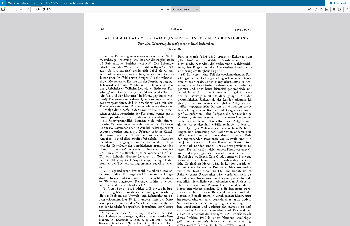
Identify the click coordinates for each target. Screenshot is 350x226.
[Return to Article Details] (3, 3)
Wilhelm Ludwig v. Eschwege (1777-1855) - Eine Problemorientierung (51, 3)
